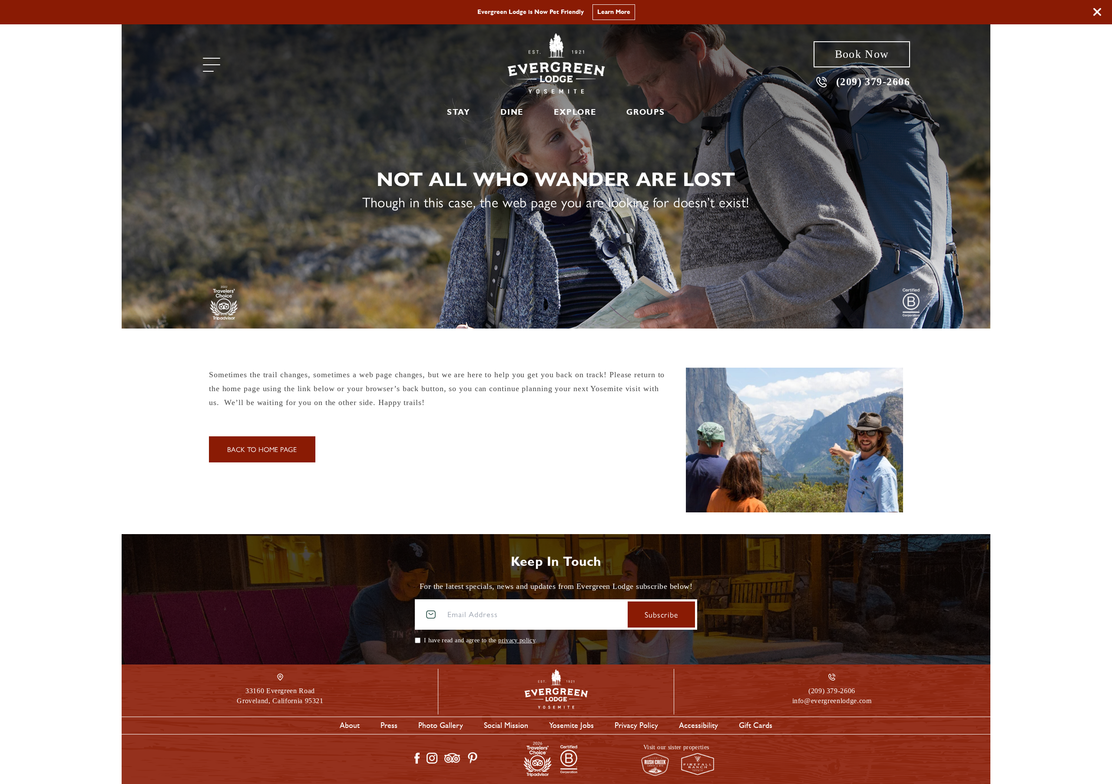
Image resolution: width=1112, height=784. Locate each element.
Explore (575, 112)
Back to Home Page (262, 449)
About (350, 725)
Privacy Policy (636, 725)
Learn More (613, 12)
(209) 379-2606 (873, 81)
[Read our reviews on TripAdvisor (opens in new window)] (452, 758)
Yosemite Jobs (571, 725)
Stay (458, 112)
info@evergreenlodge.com (832, 700)
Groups (645, 112)
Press (389, 725)
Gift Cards (755, 725)
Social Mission (506, 725)
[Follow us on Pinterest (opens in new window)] (472, 758)
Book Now (862, 54)
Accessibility (698, 725)
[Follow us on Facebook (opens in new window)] (417, 758)
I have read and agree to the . (480, 640)
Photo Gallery (440, 725)
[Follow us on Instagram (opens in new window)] (432, 758)
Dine (511, 112)
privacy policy (516, 640)
